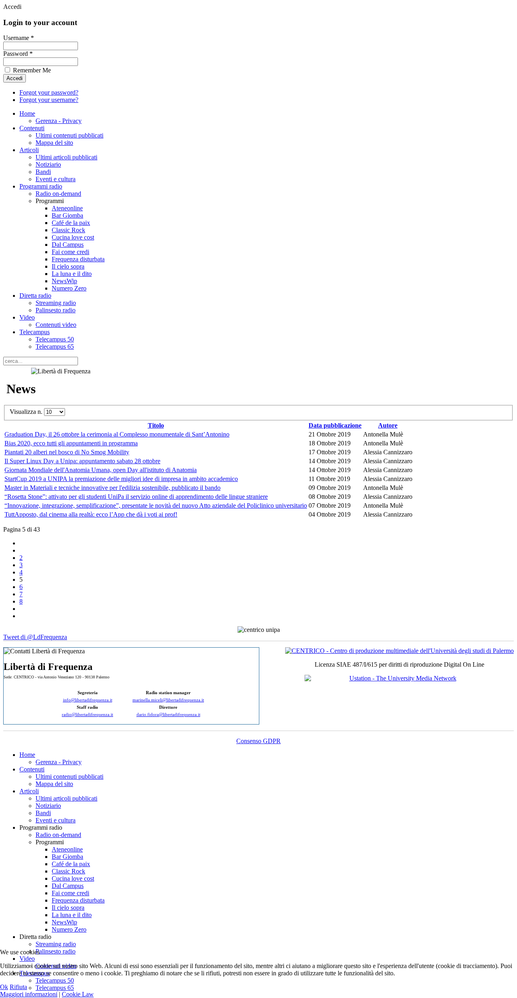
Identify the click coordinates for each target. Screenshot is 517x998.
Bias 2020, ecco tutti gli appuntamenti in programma (71, 443)
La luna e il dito (72, 273)
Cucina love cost (73, 237)
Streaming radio (56, 302)
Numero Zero (69, 288)
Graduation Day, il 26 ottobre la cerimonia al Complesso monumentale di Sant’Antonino (116, 434)
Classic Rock (68, 230)
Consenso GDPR (258, 740)
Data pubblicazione (335, 425)
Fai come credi (70, 251)
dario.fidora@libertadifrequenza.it (168, 714)
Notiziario (48, 164)
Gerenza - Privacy (59, 120)
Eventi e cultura (56, 179)
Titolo (156, 425)
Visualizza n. (27, 411)
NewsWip (64, 281)
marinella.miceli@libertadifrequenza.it (168, 700)
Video (27, 317)
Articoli (29, 149)
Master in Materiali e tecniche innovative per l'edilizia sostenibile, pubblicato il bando (112, 487)
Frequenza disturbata (78, 259)
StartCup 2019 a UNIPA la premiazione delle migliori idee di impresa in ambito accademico (121, 478)
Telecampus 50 (55, 339)
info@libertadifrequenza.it (87, 700)
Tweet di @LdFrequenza (35, 637)
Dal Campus (68, 244)
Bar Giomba (67, 215)
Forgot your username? (48, 99)
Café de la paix (71, 222)
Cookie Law (78, 994)
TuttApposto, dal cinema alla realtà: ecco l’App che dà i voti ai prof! (90, 514)
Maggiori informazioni (28, 994)
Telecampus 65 (55, 346)
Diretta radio (35, 295)
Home (27, 113)
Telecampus (34, 331)
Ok (4, 986)
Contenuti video (56, 324)
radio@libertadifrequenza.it (87, 714)
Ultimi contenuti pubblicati (69, 135)
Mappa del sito (54, 142)
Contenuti (31, 128)
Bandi (43, 171)
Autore (387, 425)
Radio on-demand (58, 193)
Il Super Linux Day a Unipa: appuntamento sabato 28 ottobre (82, 461)
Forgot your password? (48, 92)
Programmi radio (40, 186)
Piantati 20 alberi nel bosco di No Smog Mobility (66, 452)
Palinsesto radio (56, 310)
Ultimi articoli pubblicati (66, 157)
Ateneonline (67, 208)
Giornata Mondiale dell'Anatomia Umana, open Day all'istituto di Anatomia (100, 469)
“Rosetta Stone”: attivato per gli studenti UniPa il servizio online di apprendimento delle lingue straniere (136, 496)
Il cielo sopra (68, 266)
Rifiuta (18, 986)
